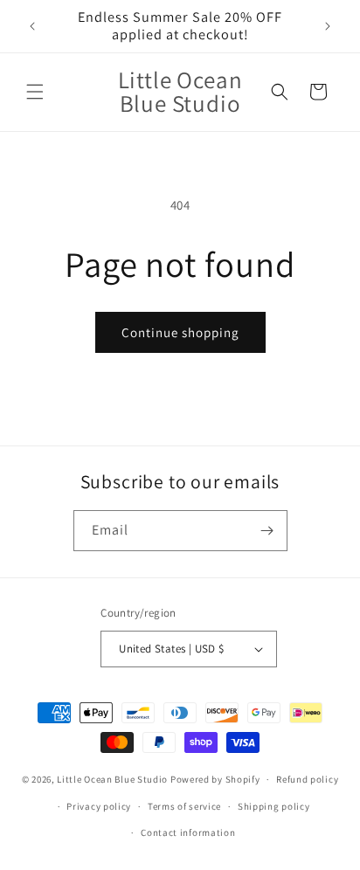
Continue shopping (180, 332)
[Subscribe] (267, 530)
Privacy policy (98, 806)
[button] (35, 91)
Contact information (188, 832)
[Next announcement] (327, 26)
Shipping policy (274, 806)
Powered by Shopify (215, 779)
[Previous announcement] (32, 26)
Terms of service (184, 806)
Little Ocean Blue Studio (112, 779)
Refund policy (307, 779)
